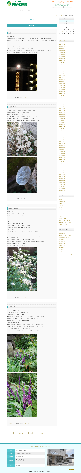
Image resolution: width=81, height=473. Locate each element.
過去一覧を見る (71, 254)
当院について (30, 11)
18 (62, 31)
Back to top (71, 469)
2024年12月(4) (62, 83)
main (31, 433)
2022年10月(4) (62, 137)
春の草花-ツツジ (62, 243)
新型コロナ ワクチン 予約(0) (65, 222)
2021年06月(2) (62, 170)
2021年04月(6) (62, 174)
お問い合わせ (47, 446)
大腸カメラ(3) (62, 205)
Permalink (10, 97)
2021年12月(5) (62, 157)
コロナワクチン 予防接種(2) (64, 212)
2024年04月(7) (62, 99)
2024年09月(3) (62, 89)
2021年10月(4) (62, 161)
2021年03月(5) (62, 176)
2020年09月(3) (62, 188)
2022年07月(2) (62, 143)
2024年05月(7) (62, 97)
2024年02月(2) (62, 104)
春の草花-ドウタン (62, 249)
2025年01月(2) (62, 81)
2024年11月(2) (62, 85)
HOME (11, 11)
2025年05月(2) (62, 73)
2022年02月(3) (62, 153)
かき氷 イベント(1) (63, 218)
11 (62, 29)
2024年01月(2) (62, 106)
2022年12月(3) (62, 132)
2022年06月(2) (62, 145)
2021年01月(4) (62, 180)
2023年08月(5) (62, 116)
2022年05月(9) (62, 147)
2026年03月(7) (62, 54)
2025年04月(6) (62, 75)
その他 (9, 93)
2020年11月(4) (62, 184)
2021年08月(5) (62, 165)
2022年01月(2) (62, 155)
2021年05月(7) (62, 172)
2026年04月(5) (62, 52)
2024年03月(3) (62, 102)
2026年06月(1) (62, 48)
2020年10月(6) (62, 186)
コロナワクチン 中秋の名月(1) (65, 220)
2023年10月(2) (62, 112)
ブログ (40, 11)
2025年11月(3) (62, 62)
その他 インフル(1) (63, 224)
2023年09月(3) (62, 114)
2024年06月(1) (62, 95)
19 (64, 31)
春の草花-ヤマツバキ (63, 251)
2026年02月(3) (62, 56)
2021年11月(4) (62, 159)
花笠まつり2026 (62, 233)
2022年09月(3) (62, 139)
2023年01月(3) (62, 130)
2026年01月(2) (62, 58)
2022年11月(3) (62, 135)
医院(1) (60, 203)
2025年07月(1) (62, 71)
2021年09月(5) (62, 163)
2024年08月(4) (62, 91)
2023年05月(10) (62, 122)
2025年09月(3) (62, 66)
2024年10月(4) (62, 87)
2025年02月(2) (62, 79)
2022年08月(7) (62, 141)
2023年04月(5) (62, 124)
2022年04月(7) (62, 149)
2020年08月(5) (62, 190)
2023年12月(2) (62, 108)
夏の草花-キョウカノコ (63, 239)
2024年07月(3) (62, 93)
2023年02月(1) (62, 128)
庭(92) (60, 207)
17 (59, 31)
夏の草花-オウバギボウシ (64, 237)
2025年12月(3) (62, 60)
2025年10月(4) (62, 64)
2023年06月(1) (62, 120)
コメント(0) (27, 97)
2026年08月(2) (62, 44)
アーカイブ (62, 40)
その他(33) (61, 209)
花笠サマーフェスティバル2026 (65, 235)
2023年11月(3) (62, 110)
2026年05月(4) (62, 50)
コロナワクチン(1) (62, 214)
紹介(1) (60, 199)
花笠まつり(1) (62, 216)
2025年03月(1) (62, 77)
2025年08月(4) (62, 69)
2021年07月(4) (62, 168)
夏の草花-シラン (62, 241)
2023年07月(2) (62, 118)
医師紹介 (21, 11)
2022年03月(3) (62, 151)
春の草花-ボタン (62, 245)
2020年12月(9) (62, 182)
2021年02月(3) (62, 178)
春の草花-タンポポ (62, 247)
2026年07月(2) (62, 46)
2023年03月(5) (62, 126)
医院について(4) (62, 201)
